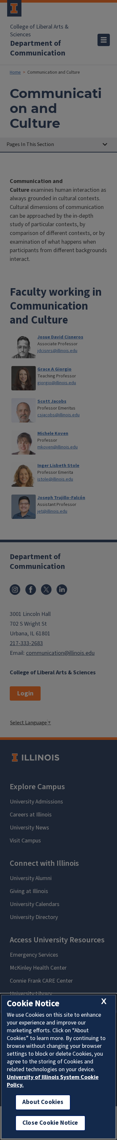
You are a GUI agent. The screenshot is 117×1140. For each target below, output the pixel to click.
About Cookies (42, 1102)
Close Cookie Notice (50, 1123)
